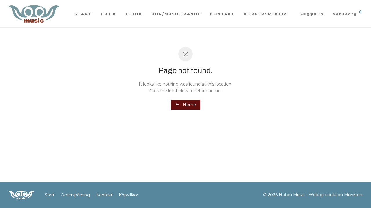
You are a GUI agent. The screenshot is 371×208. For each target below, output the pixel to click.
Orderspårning (75, 195)
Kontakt (104, 195)
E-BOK (134, 14)
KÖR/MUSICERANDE (176, 14)
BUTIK (109, 14)
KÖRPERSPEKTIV (265, 14)
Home (189, 104)
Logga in (311, 13)
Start (49, 195)
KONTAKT (222, 14)
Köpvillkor (128, 195)
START (83, 14)
